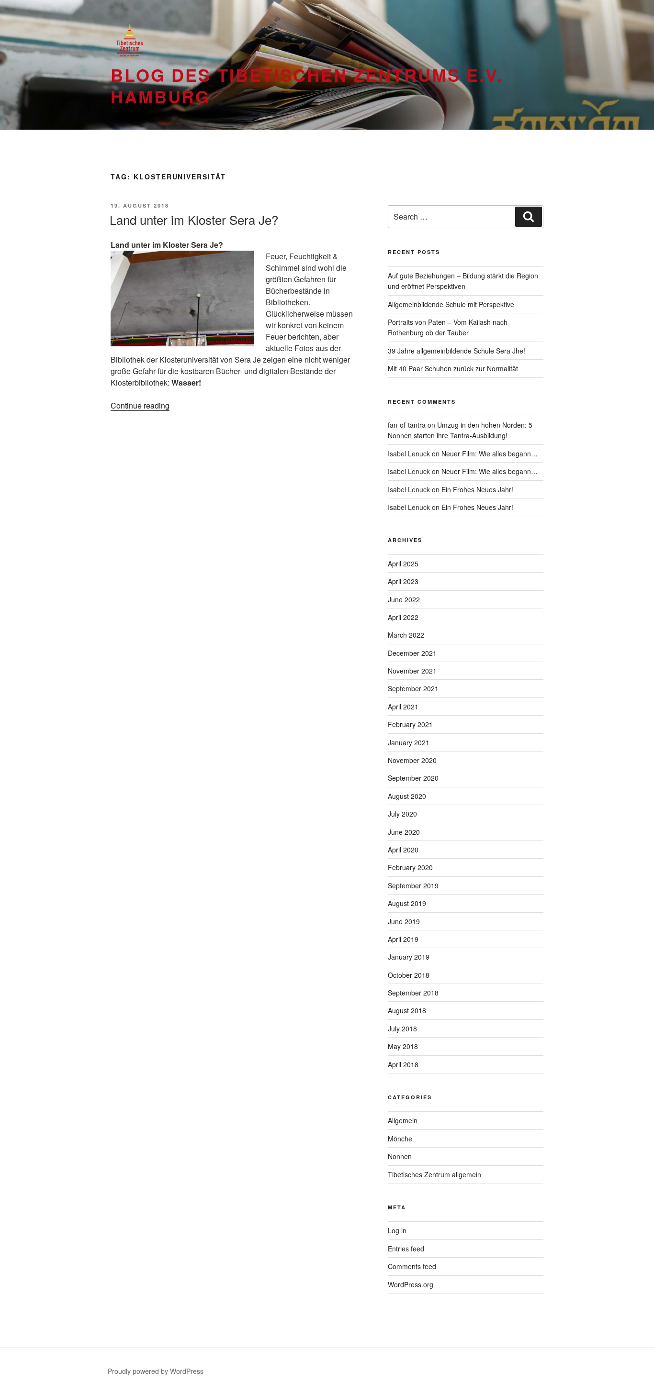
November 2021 (412, 670)
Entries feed (406, 1248)
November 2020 (412, 760)
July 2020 (402, 813)
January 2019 (408, 957)
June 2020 (404, 832)
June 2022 (404, 599)
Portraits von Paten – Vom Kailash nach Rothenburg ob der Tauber (447, 327)
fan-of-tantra (407, 425)
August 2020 (407, 796)
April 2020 (403, 849)
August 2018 (407, 1010)
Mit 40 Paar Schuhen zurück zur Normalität (453, 368)
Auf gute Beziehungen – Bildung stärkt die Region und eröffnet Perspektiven (463, 281)
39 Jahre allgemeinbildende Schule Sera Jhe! (456, 350)
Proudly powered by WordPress (155, 1371)
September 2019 (413, 885)
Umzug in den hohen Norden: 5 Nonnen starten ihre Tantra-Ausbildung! (460, 430)
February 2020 (410, 867)
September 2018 (413, 992)
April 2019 (403, 939)
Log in (397, 1230)
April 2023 (403, 581)
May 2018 (403, 1046)
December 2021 (412, 653)
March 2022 (406, 635)
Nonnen (400, 1156)
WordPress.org (410, 1284)
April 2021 (403, 706)
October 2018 (408, 975)
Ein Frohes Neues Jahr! (477, 489)
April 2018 (403, 1064)
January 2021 (408, 742)
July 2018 (402, 1028)
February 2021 (410, 724)
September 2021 (413, 688)
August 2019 (407, 903)
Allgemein (402, 1120)
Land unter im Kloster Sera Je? (194, 219)
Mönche (400, 1138)
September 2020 (413, 778)
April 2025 (403, 563)
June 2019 (404, 921)
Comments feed (412, 1266)
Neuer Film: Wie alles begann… (489, 453)
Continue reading (140, 405)
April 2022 (403, 617)
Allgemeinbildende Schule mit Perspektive (451, 304)
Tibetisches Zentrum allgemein (434, 1174)
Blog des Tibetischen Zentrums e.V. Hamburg (307, 85)
